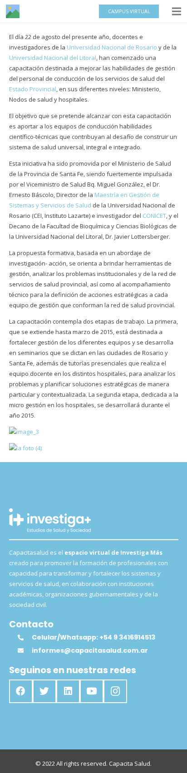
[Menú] (176, 11)
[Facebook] (21, 691)
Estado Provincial (32, 89)
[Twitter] (44, 691)
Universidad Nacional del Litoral (52, 58)
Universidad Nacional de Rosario (112, 47)
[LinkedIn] (68, 691)
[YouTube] (91, 691)
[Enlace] (13, 11)
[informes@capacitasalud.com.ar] (24, 650)
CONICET (154, 216)
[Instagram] (115, 691)
